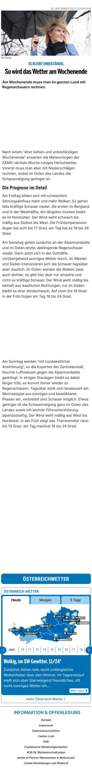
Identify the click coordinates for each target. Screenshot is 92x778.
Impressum (46, 725)
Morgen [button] (45, 600)
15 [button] (59, 650)
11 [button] (29, 650)
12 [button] (37, 650)
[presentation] (3, 650)
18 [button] (81, 650)
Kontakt (46, 720)
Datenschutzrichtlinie (46, 730)
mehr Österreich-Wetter (44, 699)
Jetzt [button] (11, 650)
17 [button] (73, 650)
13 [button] (44, 650)
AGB (46, 741)
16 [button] (66, 650)
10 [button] (22, 650)
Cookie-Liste (46, 736)
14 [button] (51, 650)
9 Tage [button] (75, 600)
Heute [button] (16, 600)
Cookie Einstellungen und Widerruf (46, 763)
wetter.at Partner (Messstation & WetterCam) (46, 757)
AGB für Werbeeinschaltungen (46, 752)
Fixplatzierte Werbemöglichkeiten (46, 747)
